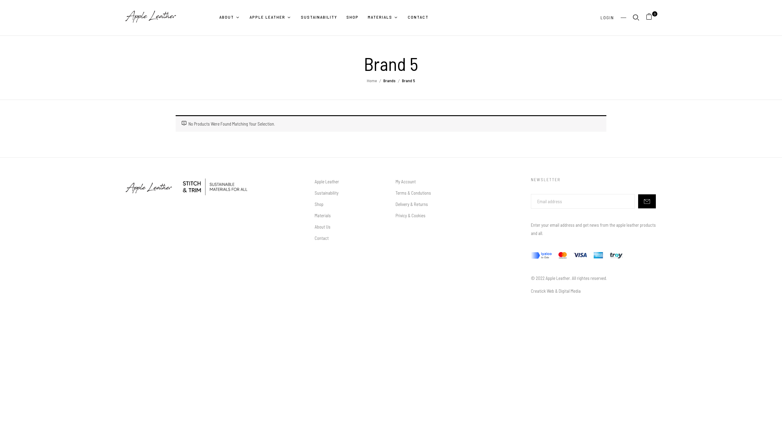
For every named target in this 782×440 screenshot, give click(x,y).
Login (607, 17)
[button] (651, 17)
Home (372, 80)
